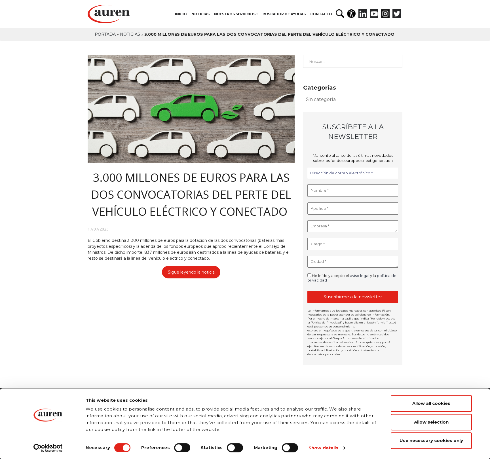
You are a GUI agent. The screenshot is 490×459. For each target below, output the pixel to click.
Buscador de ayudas (284, 14)
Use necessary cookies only (431, 440)
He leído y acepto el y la (351, 277)
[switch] (182, 447)
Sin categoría (321, 99)
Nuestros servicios (234, 14)
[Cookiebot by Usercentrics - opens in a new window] (48, 448)
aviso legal (359, 275)
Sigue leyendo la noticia (191, 272)
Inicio (181, 14)
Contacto (321, 14)
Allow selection (431, 422)
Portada (105, 34)
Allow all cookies (431, 403)
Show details (323, 447)
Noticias (200, 14)
